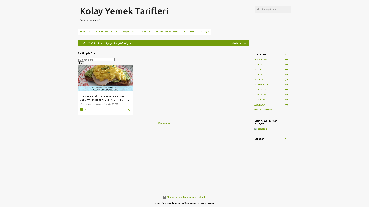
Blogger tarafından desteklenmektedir (186, 197)
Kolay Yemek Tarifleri (124, 11)
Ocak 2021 (259, 74)
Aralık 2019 (260, 104)
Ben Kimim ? (189, 32)
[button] (129, 110)
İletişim (205, 32)
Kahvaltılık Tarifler (106, 32)
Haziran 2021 (261, 59)
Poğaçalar (128, 32)
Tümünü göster (239, 43)
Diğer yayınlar (163, 123)
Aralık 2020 (260, 79)
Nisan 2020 (260, 94)
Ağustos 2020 (261, 84)
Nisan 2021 (259, 64)
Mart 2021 (259, 69)
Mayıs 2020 (260, 89)
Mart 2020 (259, 99)
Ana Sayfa (85, 32)
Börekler (145, 32)
